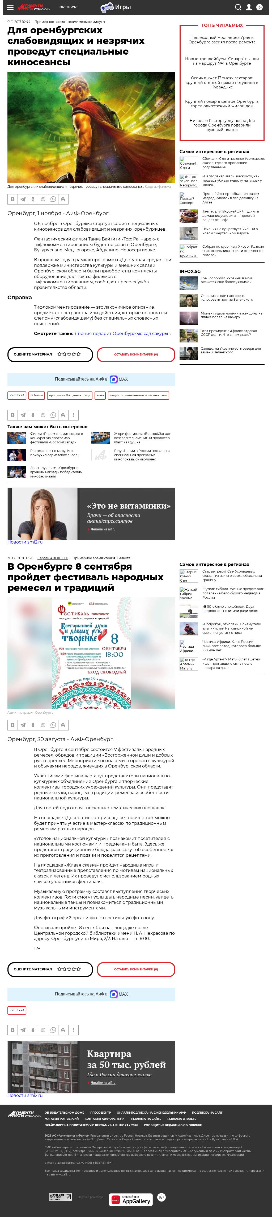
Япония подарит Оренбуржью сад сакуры (121, 333)
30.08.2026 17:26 (20, 558)
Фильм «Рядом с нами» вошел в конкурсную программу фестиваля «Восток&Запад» (56, 438)
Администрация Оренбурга (30, 712)
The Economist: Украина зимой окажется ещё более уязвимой (226, 280)
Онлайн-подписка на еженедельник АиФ (151, 1112)
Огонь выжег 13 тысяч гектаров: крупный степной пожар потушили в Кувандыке (222, 82)
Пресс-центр (100, 1112)
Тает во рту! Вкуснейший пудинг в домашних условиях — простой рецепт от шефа (230, 215)
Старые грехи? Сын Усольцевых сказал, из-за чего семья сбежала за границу (232, 575)
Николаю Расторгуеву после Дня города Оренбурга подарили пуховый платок (222, 125)
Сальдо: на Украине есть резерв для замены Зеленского (231, 350)
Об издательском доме (64, 1112)
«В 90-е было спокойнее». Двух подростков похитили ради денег (230, 609)
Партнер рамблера (90, 1197)
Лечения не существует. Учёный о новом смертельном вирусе (230, 231)
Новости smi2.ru (25, 542)
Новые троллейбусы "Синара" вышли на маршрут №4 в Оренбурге (222, 61)
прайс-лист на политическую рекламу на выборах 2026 (91, 1125)
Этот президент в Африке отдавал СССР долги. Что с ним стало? (229, 333)
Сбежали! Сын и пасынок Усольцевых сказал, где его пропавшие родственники (233, 163)
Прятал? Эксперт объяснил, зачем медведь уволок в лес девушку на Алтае (230, 198)
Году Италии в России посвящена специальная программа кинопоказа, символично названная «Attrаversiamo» (130, 457)
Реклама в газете (181, 1119)
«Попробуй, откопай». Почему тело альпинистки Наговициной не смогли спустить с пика (231, 628)
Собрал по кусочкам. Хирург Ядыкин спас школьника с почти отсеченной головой (233, 250)
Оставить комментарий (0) (136, 354)
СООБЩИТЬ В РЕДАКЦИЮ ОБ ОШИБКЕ (173, 1125)
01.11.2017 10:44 (18, 22)
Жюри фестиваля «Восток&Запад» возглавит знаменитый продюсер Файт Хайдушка (142, 438)
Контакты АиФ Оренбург (105, 1119)
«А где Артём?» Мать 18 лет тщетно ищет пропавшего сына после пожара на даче (231, 663)
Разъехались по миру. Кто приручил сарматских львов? (54, 453)
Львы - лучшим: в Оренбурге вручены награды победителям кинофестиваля (56, 472)
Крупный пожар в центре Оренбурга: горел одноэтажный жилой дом (222, 103)
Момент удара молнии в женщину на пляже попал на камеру (231, 315)
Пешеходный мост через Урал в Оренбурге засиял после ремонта (222, 39)
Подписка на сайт (207, 1112)
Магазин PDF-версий (62, 1119)
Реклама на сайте (146, 1119)
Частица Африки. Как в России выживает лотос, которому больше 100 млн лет (231, 646)
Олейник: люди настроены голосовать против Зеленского (227, 297)
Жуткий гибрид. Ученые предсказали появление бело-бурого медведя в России (233, 593)
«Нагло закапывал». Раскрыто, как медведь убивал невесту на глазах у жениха (232, 180)
